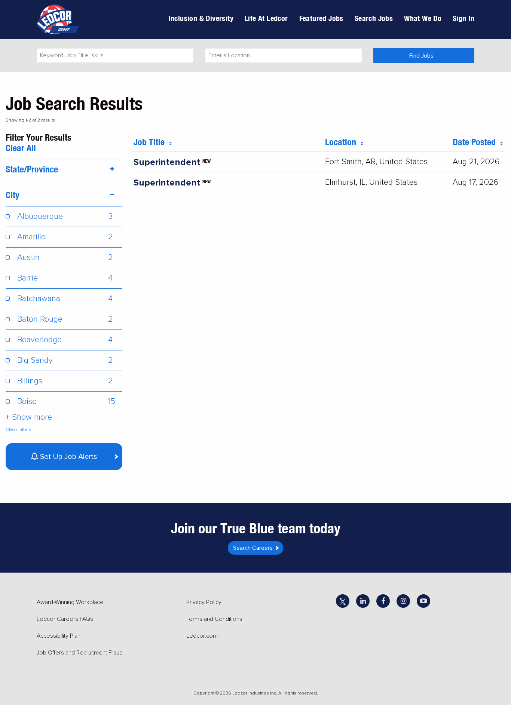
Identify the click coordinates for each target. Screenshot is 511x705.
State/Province (32, 169)
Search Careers (253, 548)
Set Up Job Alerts (67, 456)
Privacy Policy (203, 602)
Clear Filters (18, 429)
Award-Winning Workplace (70, 602)
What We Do (422, 18)
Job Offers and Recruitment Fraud (80, 652)
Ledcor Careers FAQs (65, 619)
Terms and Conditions (214, 619)
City (12, 195)
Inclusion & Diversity (201, 18)
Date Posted (476, 141)
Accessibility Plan (58, 636)
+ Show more (29, 417)
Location (343, 141)
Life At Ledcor (266, 18)
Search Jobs (374, 18)
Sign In (463, 18)
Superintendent (167, 162)
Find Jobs (421, 55)
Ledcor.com (202, 636)
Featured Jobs (321, 18)
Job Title (151, 141)
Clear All (21, 147)
